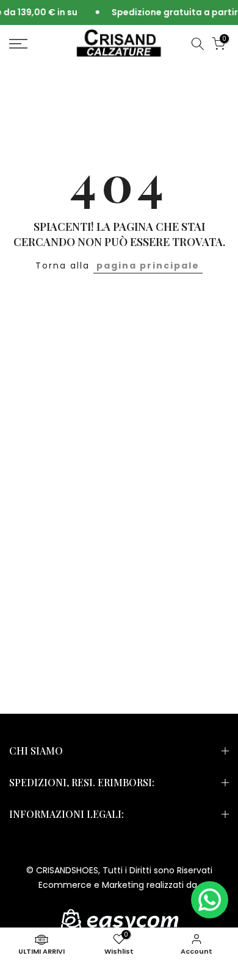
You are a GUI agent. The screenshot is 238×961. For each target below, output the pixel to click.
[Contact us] (209, 899)
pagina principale (148, 265)
